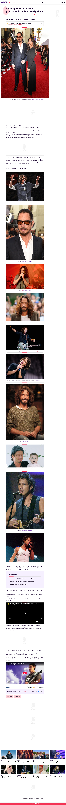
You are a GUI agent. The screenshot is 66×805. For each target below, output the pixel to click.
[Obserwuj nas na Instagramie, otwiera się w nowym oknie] (40, 692)
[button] (42, 2)
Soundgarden (9, 696)
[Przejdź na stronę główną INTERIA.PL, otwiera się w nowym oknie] (4, 2)
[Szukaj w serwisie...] (60, 2)
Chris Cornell (17, 696)
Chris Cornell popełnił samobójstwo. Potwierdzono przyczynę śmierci (22, 581)
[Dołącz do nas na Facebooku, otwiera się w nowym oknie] (38, 692)
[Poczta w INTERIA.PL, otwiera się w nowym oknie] (62, 2)
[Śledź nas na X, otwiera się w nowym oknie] (41, 692)
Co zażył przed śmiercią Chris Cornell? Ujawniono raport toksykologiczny (22, 578)
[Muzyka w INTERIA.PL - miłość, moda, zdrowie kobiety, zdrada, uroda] (11, 2)
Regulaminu (22, 800)
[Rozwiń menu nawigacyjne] (64, 2)
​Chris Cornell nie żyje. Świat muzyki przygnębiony (18, 584)
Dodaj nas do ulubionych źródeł (20, 24)
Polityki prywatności (28, 800)
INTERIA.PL (44, 800)
